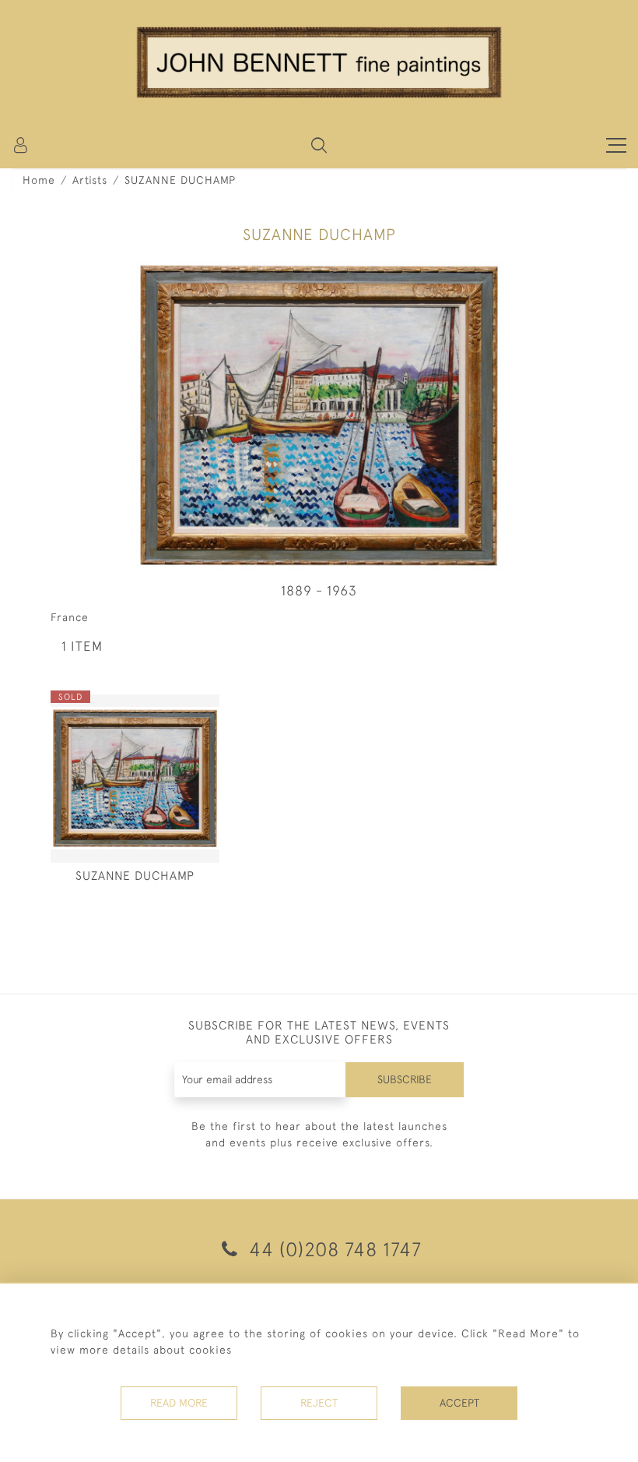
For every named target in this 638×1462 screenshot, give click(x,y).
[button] (319, 145)
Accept (459, 1403)
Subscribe (404, 1079)
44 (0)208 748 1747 (333, 1249)
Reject (319, 1403)
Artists (89, 180)
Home (39, 180)
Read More (179, 1403)
